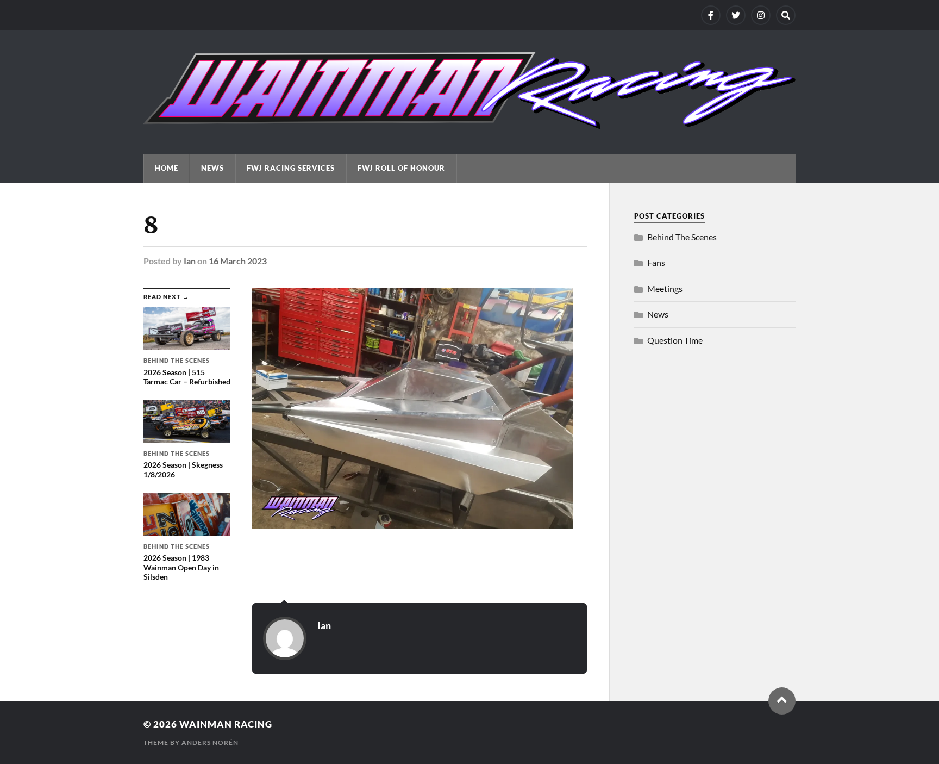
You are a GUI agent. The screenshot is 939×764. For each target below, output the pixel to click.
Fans (656, 262)
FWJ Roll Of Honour (401, 168)
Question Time (675, 340)
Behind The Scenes (682, 237)
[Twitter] (736, 15)
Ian (190, 261)
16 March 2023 (238, 261)
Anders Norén (210, 742)
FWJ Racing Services (291, 168)
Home (166, 168)
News (212, 168)
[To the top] (782, 701)
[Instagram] (761, 15)
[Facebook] (711, 15)
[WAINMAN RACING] (469, 124)
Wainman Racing (225, 724)
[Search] (786, 15)
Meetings (665, 288)
